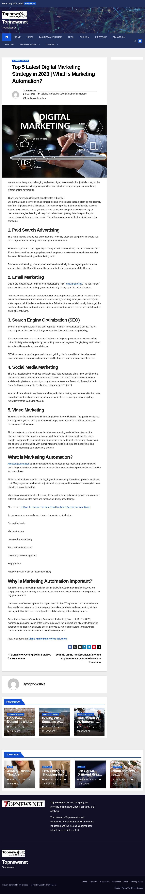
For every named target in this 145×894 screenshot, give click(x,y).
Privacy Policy (137, 882)
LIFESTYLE (101, 37)
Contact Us (104, 882)
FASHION (84, 37)
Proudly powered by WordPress (15, 885)
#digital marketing (50, 94)
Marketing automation (18, 464)
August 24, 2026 (18, 779)
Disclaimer (116, 882)
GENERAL (51, 45)
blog (10, 767)
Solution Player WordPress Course (128, 888)
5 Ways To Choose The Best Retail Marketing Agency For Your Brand (55, 507)
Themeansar (51, 885)
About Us (94, 882)
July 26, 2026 (122, 779)
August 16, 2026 (88, 779)
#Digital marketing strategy (73, 94)
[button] (135, 41)
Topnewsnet (14, 22)
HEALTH (9, 45)
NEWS (30, 37)
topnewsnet (31, 90)
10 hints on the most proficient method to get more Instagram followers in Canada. (78, 658)
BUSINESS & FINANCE (50, 37)
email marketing (74, 284)
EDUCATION (119, 37)
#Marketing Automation (34, 98)
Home (17, 37)
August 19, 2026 (53, 779)
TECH (71, 37)
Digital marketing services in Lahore (47, 639)
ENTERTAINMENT (29, 45)
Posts (125, 882)
